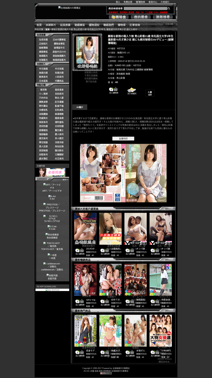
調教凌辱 (43, 102)
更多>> (65, 180)
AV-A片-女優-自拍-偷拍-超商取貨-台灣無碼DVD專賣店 (106, 371)
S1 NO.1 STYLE (52, 221)
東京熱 (131, 12)
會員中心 (153, 2)
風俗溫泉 (59, 89)
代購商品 (59, 81)
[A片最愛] (131, 95)
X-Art (156, 12)
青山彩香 (120, 78)
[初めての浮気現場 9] (110, 280)
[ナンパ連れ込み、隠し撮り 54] (135, 229)
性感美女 (43, 118)
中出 (137, 12)
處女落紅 (43, 158)
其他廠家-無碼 (123, 74)
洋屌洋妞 (59, 142)
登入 (118, 2)
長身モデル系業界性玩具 (98, 350)
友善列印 (123, 138)
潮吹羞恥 (59, 122)
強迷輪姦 (43, 134)
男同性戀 (43, 126)
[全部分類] (169, 24)
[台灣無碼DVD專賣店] (69, 8)
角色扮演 (59, 146)
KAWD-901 (120, 65)
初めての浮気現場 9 (120, 299)
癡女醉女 (59, 150)
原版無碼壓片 (59, 56)
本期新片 (51, 25)
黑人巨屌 (43, 146)
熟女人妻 (59, 98)
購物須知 (94, 25)
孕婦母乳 (43, 110)
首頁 (39, 25)
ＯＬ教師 (43, 93)
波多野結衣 (113, 12)
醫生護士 (59, 130)
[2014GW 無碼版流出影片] (85, 229)
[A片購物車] (113, 94)
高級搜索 (163, 12)
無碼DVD (121, 52)
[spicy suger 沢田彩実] (85, 280)
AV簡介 (79, 107)
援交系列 (43, 138)
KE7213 (121, 48)
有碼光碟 (59, 72)
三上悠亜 (149, 12)
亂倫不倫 (59, 106)
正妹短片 (43, 43)
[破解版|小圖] (87, 52)
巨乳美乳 (59, 110)
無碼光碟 (43, 72)
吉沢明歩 (123, 12)
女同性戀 (59, 126)
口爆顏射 (59, 154)
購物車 (142, 2)
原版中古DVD (59, 52)
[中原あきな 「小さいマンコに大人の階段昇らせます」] (160, 280)
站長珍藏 (43, 39)
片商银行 (166, 2)
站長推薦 (65, 25)
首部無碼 (43, 150)
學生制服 (43, 142)
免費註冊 (128, 2)
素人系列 (59, 134)
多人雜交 (59, 138)
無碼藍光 (43, 56)
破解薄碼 (43, 47)
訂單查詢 (135, 25)
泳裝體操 (43, 114)
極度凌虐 (59, 118)
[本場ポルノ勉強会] (135, 331)
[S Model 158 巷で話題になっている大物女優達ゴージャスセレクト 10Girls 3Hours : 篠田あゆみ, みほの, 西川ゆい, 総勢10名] (160, 331)
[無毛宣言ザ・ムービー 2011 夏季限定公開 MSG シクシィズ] (135, 280)
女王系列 (59, 158)
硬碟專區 (43, 52)
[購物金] (118, 17)
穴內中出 (43, 98)
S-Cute (52, 229)
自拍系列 (59, 93)
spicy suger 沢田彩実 (96, 299)
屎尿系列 (43, 122)
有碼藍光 (43, 60)
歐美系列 (43, 77)
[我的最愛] (141, 17)
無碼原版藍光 (59, 60)
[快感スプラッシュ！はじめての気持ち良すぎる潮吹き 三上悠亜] (110, 331)
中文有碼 (59, 68)
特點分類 (41, 85)
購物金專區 (59, 43)
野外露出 (43, 106)
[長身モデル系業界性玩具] (85, 331)
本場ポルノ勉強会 (145, 350)
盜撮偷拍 (43, 130)
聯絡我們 (108, 25)
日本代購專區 (59, 39)
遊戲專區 (80, 25)
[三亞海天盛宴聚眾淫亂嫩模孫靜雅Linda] (110, 229)
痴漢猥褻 (59, 114)
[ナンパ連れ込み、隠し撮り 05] (160, 229)
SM (142, 12)
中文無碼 (43, 68)
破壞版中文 (59, 47)
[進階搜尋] (163, 17)
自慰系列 (43, 154)
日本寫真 (43, 81)
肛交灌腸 (59, 102)
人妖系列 (59, 77)
